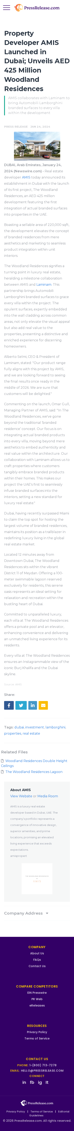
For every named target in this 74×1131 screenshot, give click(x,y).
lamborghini (55, 727)
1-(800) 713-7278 (43, 1065)
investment (34, 727)
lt (47, 1082)
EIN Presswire (37, 993)
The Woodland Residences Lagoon (33, 772)
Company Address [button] (24, 913)
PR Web (37, 999)
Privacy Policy (37, 1032)
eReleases (37, 1005)
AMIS (26, 177)
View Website (21, 796)
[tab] (37, 913)
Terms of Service (37, 1038)
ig (40, 1082)
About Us (37, 953)
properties (12, 733)
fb (32, 1082)
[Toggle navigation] (6, 8)
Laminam (43, 285)
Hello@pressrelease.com (42, 1071)
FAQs (37, 960)
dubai (19, 727)
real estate (31, 733)
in (24, 1082)
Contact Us (37, 966)
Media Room (47, 796)
